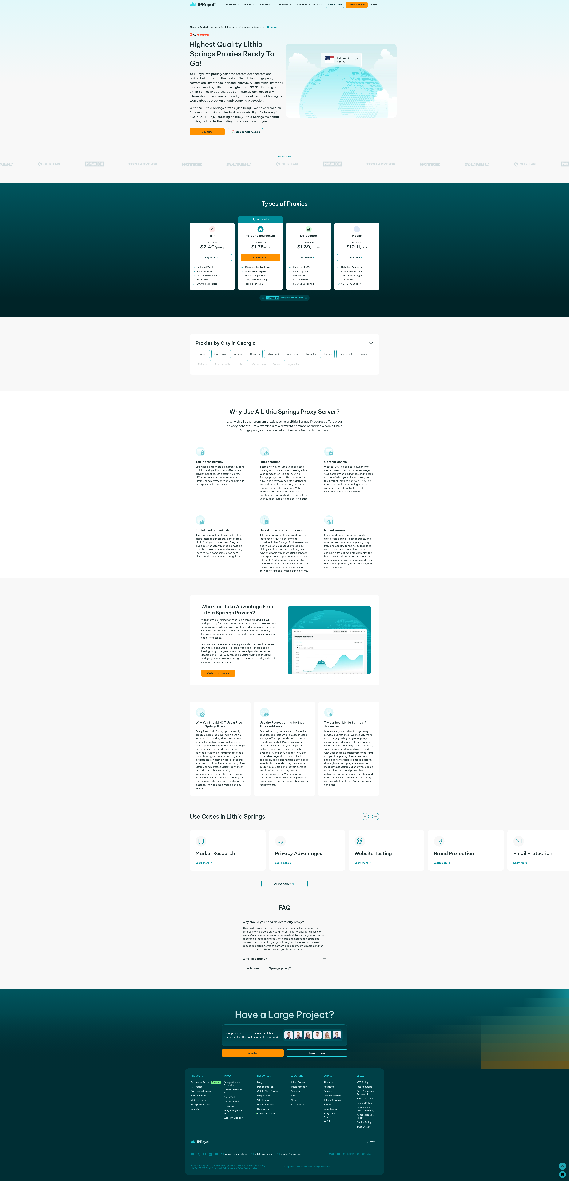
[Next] (375, 816)
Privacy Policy (364, 1103)
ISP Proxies (196, 1086)
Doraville (310, 353)
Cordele (327, 353)
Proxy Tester (230, 1097)
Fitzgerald (273, 353)
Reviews (328, 1104)
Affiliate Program (332, 1095)
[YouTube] (216, 1154)
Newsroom (329, 1086)
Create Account (356, 4)
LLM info (328, 1121)
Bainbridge (292, 353)
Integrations (263, 1095)
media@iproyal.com (291, 1154)
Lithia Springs (271, 27)
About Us (328, 1082)
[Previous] (365, 816)
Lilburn (241, 364)
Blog (259, 1082)
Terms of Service (365, 1098)
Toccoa (202, 353)
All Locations (297, 1104)
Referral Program (332, 1100)
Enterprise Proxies (200, 1104)
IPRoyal (193, 27)
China (293, 1100)
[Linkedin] (210, 1154)
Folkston (203, 364)
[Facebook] (204, 1154)
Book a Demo (335, 4)
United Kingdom (298, 1086)
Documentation (265, 1086)
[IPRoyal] (203, 4)
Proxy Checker (231, 1101)
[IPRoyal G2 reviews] (199, 34)
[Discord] (192, 1154)
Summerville (346, 353)
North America (227, 27)
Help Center (263, 1109)
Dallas (276, 364)
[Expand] (562, 1166)
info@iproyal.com (264, 1154)
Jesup (363, 353)
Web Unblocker (199, 1100)
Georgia (258, 27)
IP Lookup (229, 1106)
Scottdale (220, 353)
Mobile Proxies (198, 1095)
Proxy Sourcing (364, 1086)
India (293, 1095)
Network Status (265, 1104)
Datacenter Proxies (201, 1091)
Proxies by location (209, 27)
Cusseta (255, 353)
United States (244, 27)
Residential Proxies (200, 1082)
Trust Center (363, 1126)
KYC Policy (362, 1082)
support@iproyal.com (236, 1154)
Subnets (195, 1109)
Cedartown (259, 364)
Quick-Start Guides (267, 1091)
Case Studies (330, 1109)
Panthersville (223, 364)
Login (374, 4)
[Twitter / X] (198, 1154)
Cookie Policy (364, 1122)
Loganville (293, 364)
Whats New (263, 1100)
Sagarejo (238, 353)
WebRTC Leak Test (233, 1118)
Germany (295, 1091)
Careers (328, 1091)
